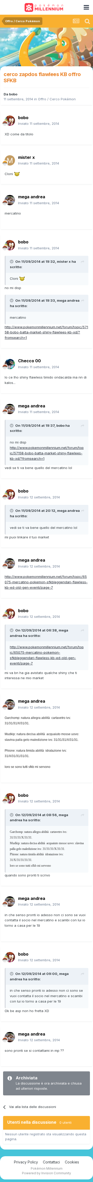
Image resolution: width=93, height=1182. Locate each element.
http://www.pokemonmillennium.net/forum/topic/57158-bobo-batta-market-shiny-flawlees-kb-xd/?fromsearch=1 (46, 332)
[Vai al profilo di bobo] (10, 121)
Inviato (38, 123)
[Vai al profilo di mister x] (10, 160)
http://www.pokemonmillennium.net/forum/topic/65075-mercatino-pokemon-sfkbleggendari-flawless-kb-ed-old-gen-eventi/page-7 (46, 581)
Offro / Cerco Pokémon (57, 99)
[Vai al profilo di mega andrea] (10, 200)
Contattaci (51, 1162)
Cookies (72, 1162)
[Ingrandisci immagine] (17, 174)
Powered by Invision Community (46, 1173)
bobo (13, 94)
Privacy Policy (26, 1162)
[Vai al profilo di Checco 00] (10, 364)
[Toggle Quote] (12, 261)
